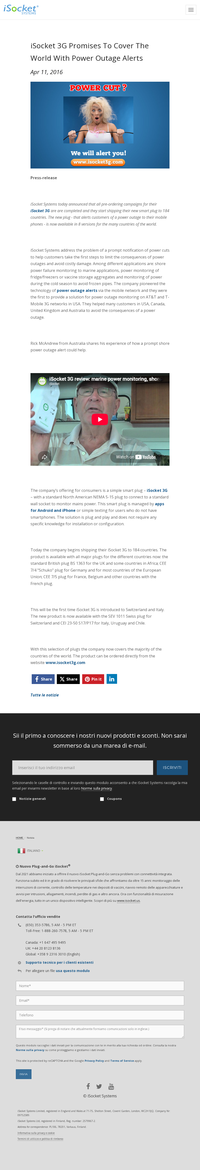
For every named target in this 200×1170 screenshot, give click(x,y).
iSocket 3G (40, 210)
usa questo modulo (73, 970)
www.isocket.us (128, 900)
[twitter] (99, 1086)
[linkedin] (112, 679)
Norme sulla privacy (96, 788)
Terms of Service (122, 1060)
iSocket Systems (102, 1096)
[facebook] (88, 1086)
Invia (24, 1074)
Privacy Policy (94, 1060)
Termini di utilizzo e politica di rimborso (40, 1138)
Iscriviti (172, 767)
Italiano (33, 851)
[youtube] (111, 1086)
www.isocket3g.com (65, 662)
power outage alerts (77, 290)
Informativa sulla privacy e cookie (36, 1133)
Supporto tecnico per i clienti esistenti (59, 962)
